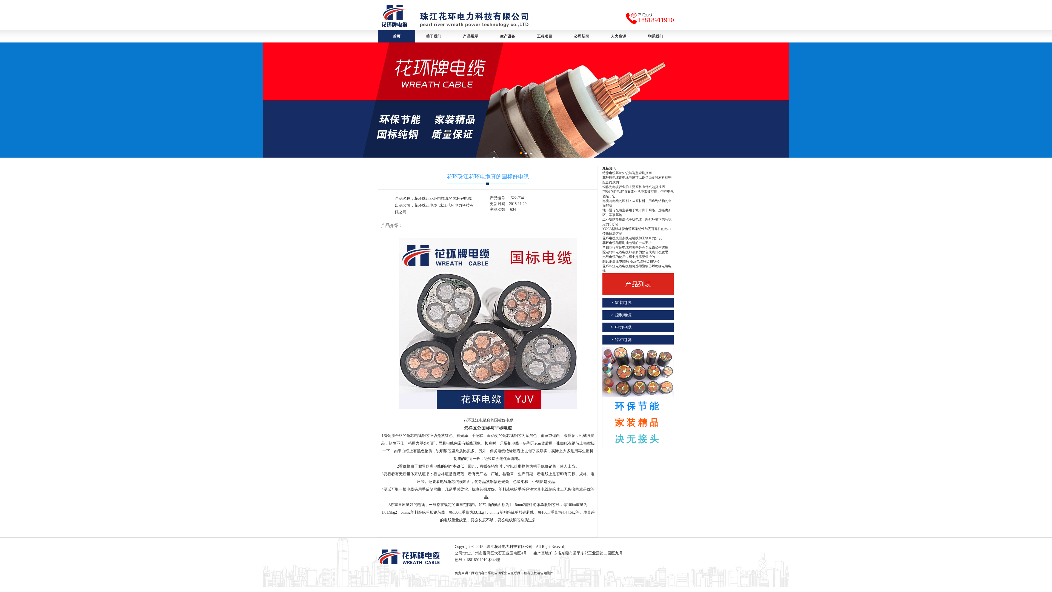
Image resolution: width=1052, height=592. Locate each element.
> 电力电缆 (621, 327)
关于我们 (433, 36)
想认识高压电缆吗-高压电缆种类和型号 (630, 261)
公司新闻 (581, 36)
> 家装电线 (621, 302)
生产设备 (507, 36)
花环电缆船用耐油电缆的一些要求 (627, 243)
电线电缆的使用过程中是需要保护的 (628, 257)
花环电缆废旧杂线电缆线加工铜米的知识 (632, 238)
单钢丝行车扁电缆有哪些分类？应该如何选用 (635, 247)
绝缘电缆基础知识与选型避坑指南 (627, 173)
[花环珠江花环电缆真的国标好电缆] (488, 408)
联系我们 (655, 36)
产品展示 (470, 36)
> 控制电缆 (621, 315)
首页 (397, 36)
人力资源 (618, 36)
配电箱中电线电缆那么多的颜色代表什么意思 (635, 252)
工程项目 (544, 36)
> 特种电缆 (621, 339)
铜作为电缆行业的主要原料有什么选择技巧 (633, 187)
